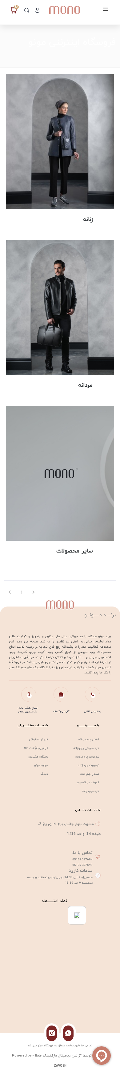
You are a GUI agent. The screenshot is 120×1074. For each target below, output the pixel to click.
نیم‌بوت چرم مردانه (87, 757)
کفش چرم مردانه (88, 740)
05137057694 (82, 860)
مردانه (85, 385)
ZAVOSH (60, 1066)
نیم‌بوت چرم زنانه (88, 765)
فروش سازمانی (38, 740)
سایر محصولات (74, 551)
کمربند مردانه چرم (88, 783)
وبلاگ (44, 774)
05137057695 (82, 865)
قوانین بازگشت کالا (36, 748)
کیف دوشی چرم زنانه (86, 748)
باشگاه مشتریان (38, 757)
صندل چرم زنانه (89, 774)
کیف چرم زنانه (90, 791)
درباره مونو (41, 765)
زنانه (88, 219)
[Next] (33, 592)
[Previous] (10, 592)
